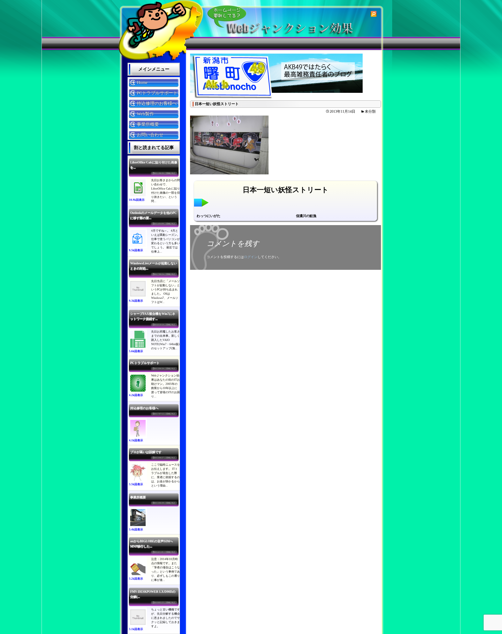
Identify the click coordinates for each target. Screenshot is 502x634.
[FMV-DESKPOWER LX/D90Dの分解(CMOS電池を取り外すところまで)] (138, 617)
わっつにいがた (208, 216)
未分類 (370, 111)
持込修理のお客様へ (157, 103)
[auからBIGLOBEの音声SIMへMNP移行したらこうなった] (138, 566)
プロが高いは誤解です (146, 452)
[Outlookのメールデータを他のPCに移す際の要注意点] (138, 238)
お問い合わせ (150, 134)
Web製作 (145, 113)
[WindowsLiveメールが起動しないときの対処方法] (138, 289)
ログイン (251, 257)
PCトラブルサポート (157, 92)
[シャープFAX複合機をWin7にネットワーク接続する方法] (138, 339)
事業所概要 (148, 124)
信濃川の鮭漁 (306, 216)
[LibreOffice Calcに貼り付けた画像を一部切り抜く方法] (138, 188)
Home (142, 82)
